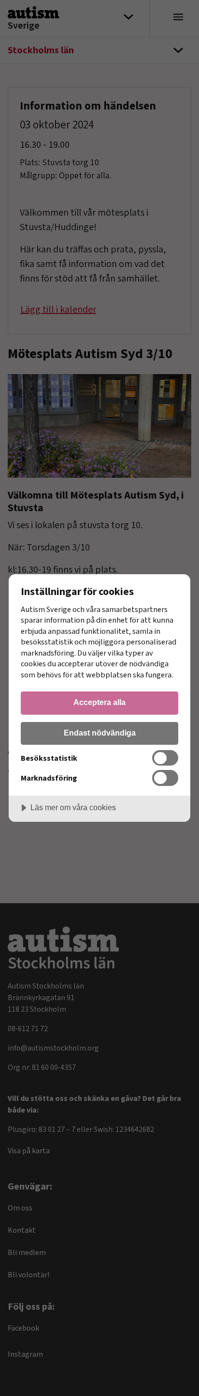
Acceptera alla (99, 702)
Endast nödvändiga (100, 732)
